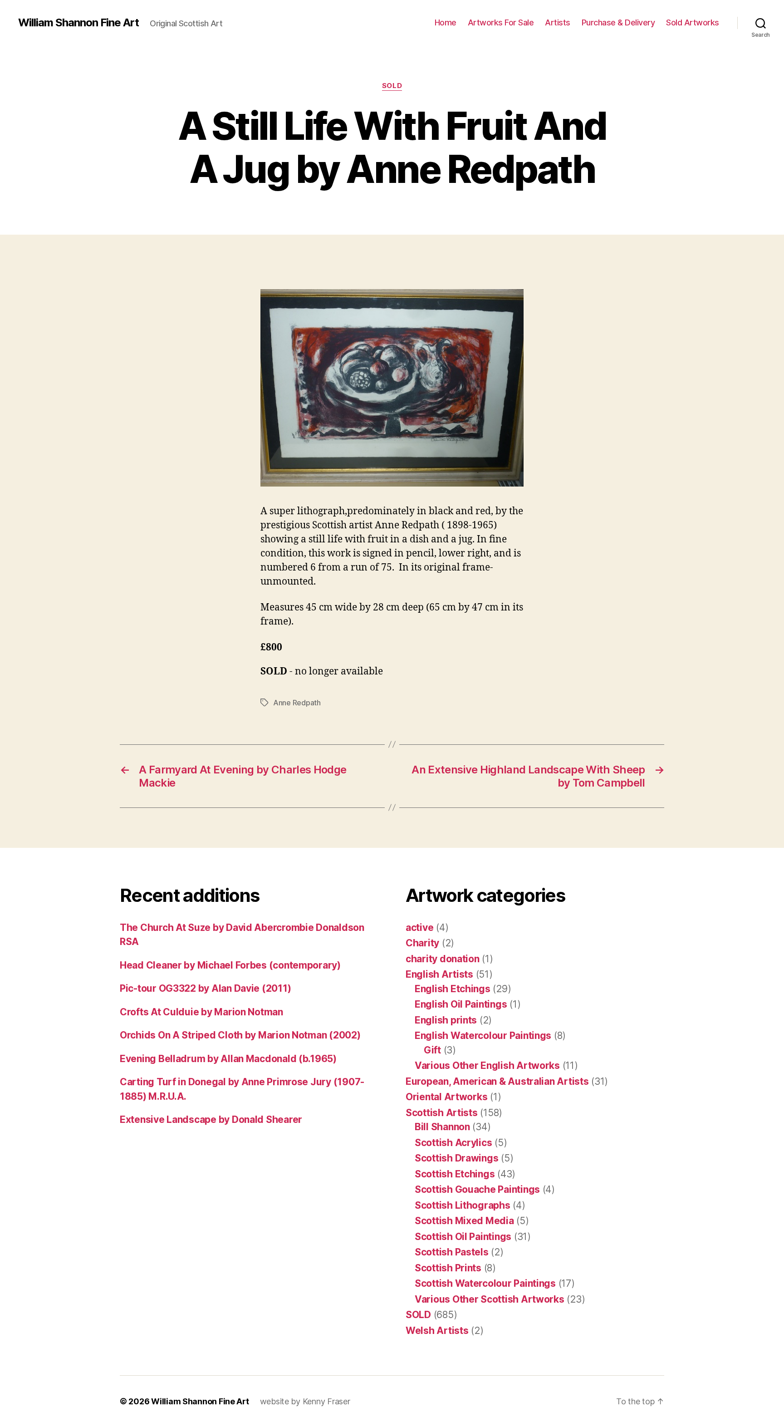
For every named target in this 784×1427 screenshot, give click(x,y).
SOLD (392, 86)
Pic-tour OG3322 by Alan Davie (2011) (205, 988)
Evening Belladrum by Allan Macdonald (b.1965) (228, 1058)
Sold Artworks (692, 22)
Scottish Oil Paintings (463, 1236)
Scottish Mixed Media (464, 1220)
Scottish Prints (448, 1268)
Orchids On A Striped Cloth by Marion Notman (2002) (240, 1035)
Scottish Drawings (456, 1158)
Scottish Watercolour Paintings (485, 1283)
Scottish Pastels (452, 1252)
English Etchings (452, 988)
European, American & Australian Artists (497, 1081)
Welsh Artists (437, 1330)
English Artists (439, 974)
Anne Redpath (297, 702)
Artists (557, 22)
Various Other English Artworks (487, 1065)
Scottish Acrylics (453, 1142)
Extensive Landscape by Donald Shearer (211, 1119)
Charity (422, 943)
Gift (432, 1050)
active (419, 927)
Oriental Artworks (446, 1096)
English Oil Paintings (461, 1004)
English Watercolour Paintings (483, 1035)
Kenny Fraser (326, 1401)
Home (445, 22)
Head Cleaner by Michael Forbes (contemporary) (230, 965)
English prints (446, 1020)
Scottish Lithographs (462, 1205)
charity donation (443, 958)
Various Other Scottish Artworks (489, 1299)
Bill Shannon (442, 1126)
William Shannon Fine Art (78, 22)
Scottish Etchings (455, 1174)
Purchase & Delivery (618, 22)
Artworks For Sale (501, 22)
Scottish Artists (442, 1112)
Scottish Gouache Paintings (477, 1189)
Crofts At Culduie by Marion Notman (201, 1012)
